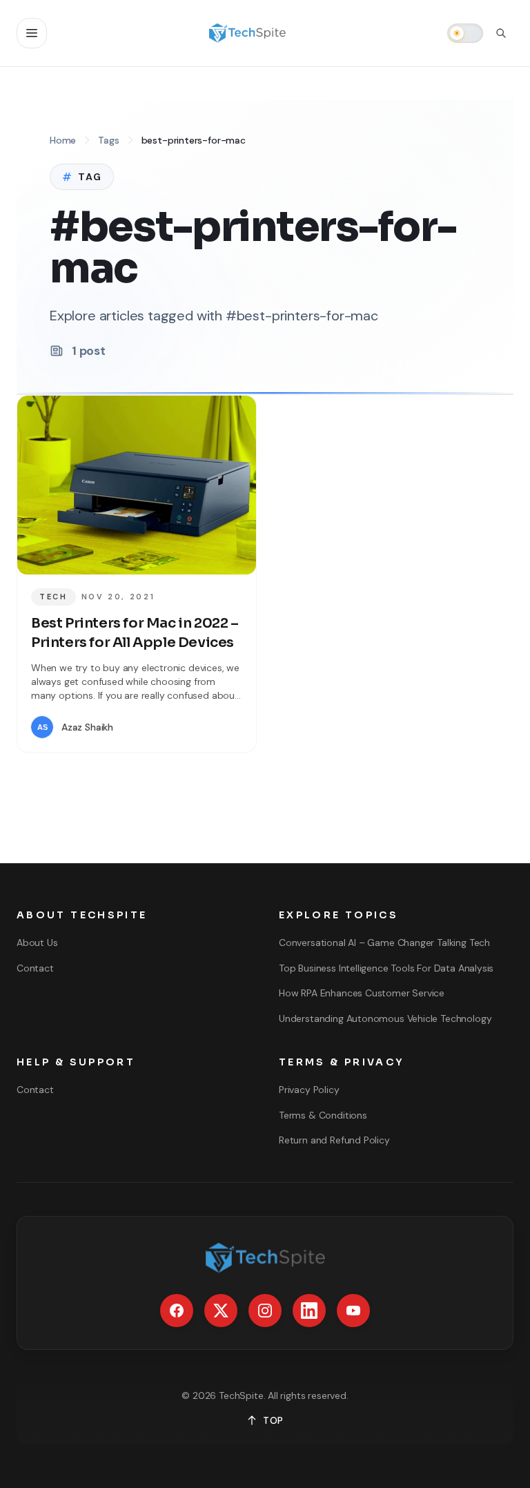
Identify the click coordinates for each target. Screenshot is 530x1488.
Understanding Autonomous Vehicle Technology (385, 1018)
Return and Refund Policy (334, 1140)
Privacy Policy (309, 1089)
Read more (201, 727)
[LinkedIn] (309, 1310)
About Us (37, 942)
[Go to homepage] (247, 33)
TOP (273, 1420)
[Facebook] (176, 1310)
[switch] (465, 33)
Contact (35, 968)
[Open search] (501, 33)
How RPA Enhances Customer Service (361, 993)
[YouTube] (353, 1310)
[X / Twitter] (220, 1310)
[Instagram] (265, 1310)
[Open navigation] (32, 33)
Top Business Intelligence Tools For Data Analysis (386, 968)
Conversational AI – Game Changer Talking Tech (384, 942)
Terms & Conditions (323, 1115)
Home (63, 140)
